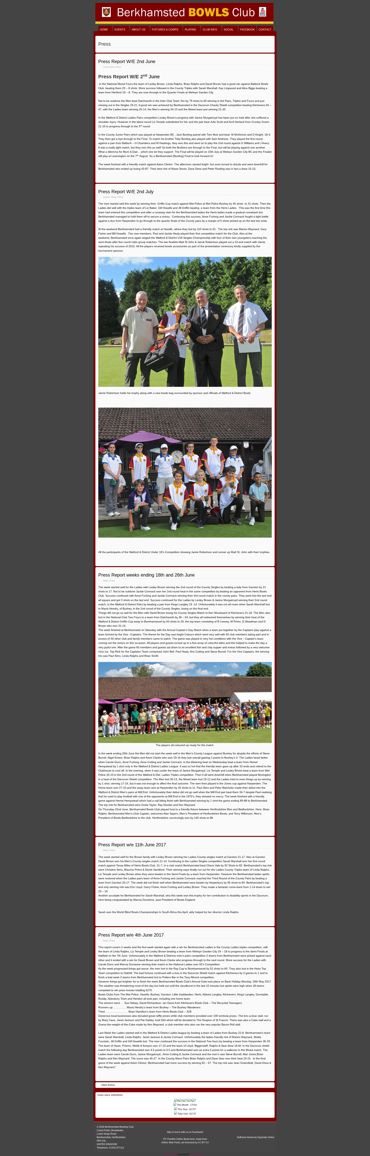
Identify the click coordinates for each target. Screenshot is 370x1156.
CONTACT (265, 29)
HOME (104, 29)
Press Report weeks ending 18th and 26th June (146, 575)
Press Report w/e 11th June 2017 (132, 844)
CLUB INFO (210, 29)
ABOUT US (138, 29)
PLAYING (190, 29)
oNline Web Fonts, (171, 1142)
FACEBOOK (247, 29)
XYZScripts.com (198, 1154)
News (111, 67)
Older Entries (108, 1085)
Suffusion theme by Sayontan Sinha (255, 1137)
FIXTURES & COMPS (165, 29)
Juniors (106, 197)
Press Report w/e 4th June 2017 (131, 935)
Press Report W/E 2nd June (126, 61)
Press (118, 67)
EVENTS (119, 29)
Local (105, 67)
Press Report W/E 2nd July (126, 191)
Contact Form (170, 1154)
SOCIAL (229, 29)
